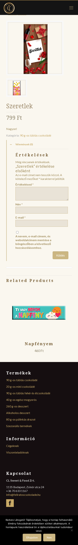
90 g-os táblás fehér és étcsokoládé (28, 393)
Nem (49, 537)
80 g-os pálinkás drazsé (20, 419)
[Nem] (71, 530)
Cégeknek (12, 445)
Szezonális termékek (19, 426)
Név (19, 204)
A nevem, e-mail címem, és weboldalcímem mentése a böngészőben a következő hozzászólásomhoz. (33, 241)
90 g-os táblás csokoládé (35, 135)
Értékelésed (24, 184)
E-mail (20, 217)
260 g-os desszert (17, 406)
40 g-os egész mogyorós (21, 399)
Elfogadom (32, 537)
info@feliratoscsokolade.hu (23, 494)
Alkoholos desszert (18, 412)
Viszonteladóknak (17, 452)
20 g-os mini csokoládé (20, 386)
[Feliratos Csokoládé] (39, 7)
